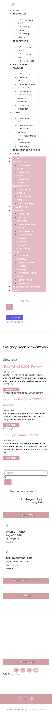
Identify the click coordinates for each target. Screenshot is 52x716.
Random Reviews (23, 120)
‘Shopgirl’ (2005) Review (20, 435)
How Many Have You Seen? (27, 86)
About (16, 153)
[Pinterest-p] (22, 670)
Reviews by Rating (24, 49)
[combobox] (26, 473)
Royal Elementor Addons (35, 709)
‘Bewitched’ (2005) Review (22, 366)
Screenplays (26, 91)
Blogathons (25, 142)
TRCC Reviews (20, 41)
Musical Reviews (23, 131)
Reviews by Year (24, 56)
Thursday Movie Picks (27, 137)
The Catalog (20, 14)
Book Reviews (27, 125)
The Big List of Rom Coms (26, 150)
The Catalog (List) (25, 22)
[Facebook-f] (16, 670)
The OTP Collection (23, 107)
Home (16, 10)
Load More (15, 317)
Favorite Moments (23, 79)
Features (18, 68)
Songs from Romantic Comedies (25, 98)
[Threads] (29, 670)
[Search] (9, 307)
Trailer (9, 542)
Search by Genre (24, 28)
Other (16, 112)
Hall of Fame (20, 64)
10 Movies (25, 74)
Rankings (24, 146)
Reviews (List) (27, 60)
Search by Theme (24, 35)
